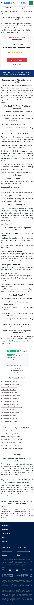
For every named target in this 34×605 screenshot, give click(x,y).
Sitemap (4, 555)
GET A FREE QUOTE (17, 60)
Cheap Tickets (8, 11)
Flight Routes (6, 547)
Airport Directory (22, 547)
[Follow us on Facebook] (3, 570)
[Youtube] (17, 570)
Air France (19, 11)
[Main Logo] (9, 3)
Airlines (14, 11)
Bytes (18, 555)
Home (2, 11)
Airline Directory (7, 551)
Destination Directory (23, 551)
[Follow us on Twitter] (24, 570)
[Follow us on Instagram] (10, 570)
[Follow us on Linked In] (31, 570)
